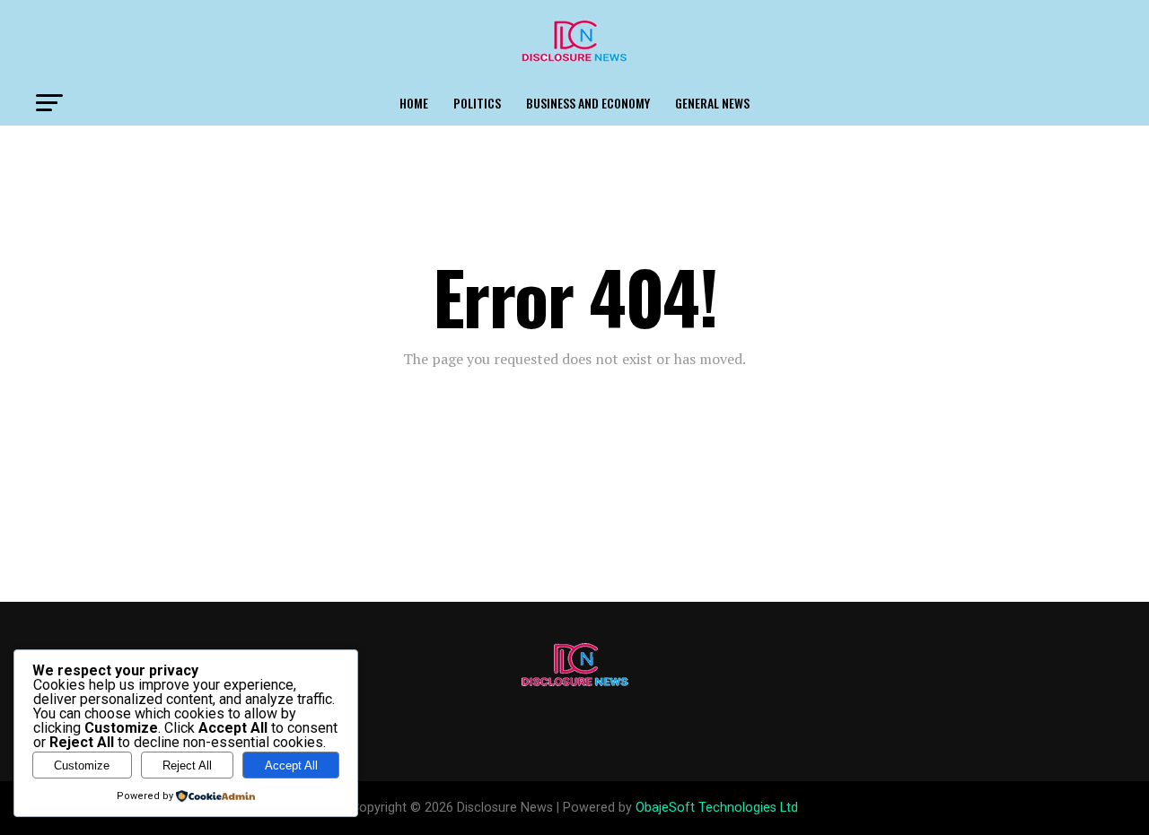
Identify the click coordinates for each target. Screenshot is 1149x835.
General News (712, 102)
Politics (477, 102)
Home (413, 102)
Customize (82, 765)
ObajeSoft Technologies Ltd (717, 807)
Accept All (291, 765)
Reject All (187, 765)
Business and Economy (588, 102)
